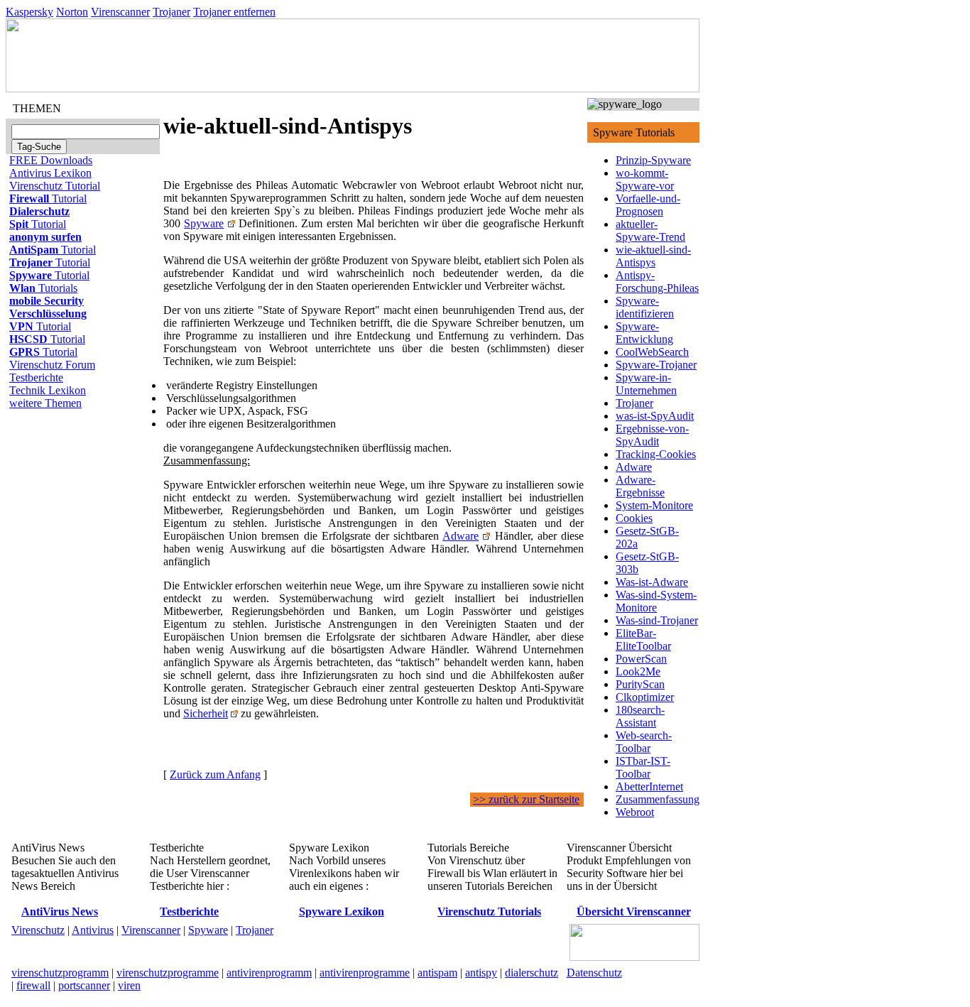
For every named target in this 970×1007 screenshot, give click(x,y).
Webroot (635, 812)
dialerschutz (531, 973)
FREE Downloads (50, 160)
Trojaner (171, 12)
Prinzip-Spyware (653, 160)
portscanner (84, 985)
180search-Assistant (640, 716)
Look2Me (638, 671)
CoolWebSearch (652, 352)
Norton (72, 12)
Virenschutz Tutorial (54, 186)
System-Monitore (654, 505)
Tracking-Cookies (656, 454)
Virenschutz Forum (52, 365)
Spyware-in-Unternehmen (646, 383)
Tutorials (43, 288)
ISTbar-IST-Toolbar (643, 767)
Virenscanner (120, 12)
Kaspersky (29, 12)
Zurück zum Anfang (215, 774)
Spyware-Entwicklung (644, 332)
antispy (481, 973)
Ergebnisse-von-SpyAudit (652, 435)
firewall (33, 985)
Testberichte (36, 377)
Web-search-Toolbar (644, 741)
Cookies (634, 518)
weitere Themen (45, 403)
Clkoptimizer (645, 697)
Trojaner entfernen (234, 12)
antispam (437, 973)
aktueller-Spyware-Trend (650, 230)
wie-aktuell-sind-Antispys (653, 256)
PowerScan (641, 659)
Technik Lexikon (47, 390)
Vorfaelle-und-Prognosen (648, 204)
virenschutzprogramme (167, 973)
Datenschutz (594, 973)
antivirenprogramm (269, 973)
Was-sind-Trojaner (657, 620)
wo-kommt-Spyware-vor (645, 179)
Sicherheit (205, 713)
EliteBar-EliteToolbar (643, 639)
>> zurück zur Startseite (526, 799)
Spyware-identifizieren (645, 307)
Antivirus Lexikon (50, 173)
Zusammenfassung (657, 799)
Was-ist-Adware (652, 582)
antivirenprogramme (365, 973)
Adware (460, 536)
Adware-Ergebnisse (640, 486)
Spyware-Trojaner (656, 365)
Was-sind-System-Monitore (656, 601)
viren (129, 985)
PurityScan (640, 684)
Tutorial (48, 198)
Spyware (204, 223)
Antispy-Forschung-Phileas (657, 281)
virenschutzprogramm (60, 973)
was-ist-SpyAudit (655, 416)
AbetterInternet (649, 786)
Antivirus (93, 930)
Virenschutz (38, 930)
